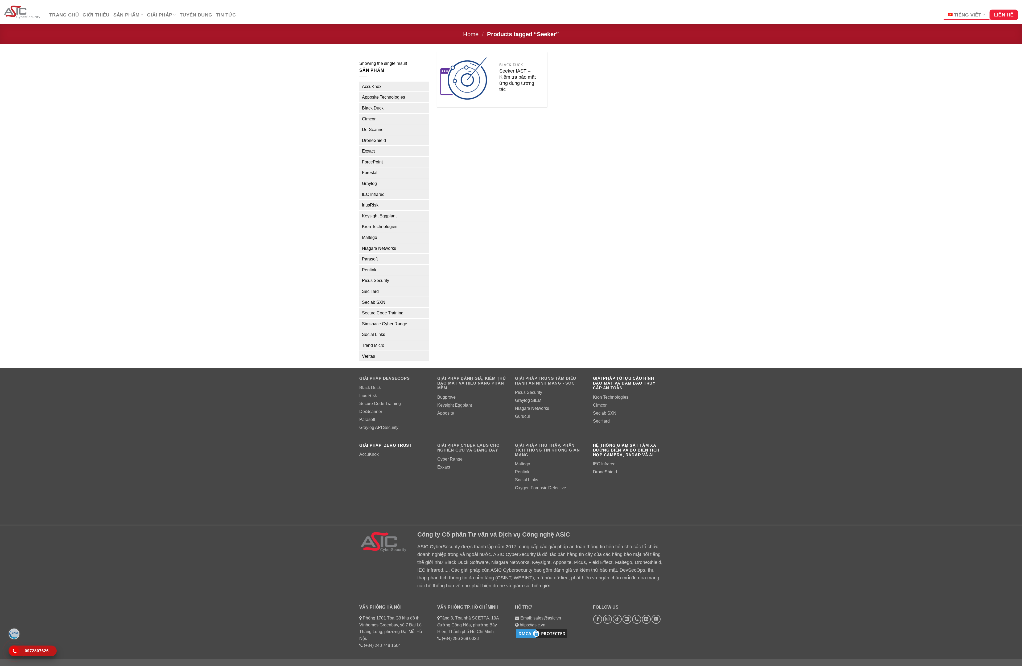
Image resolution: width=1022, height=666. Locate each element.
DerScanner (373, 129)
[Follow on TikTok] (617, 619)
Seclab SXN (373, 302)
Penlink (369, 270)
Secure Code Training (382, 313)
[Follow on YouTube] (656, 619)
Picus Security (375, 281)
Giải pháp (159, 15)
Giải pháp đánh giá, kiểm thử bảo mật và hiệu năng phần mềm (471, 383)
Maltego (369, 237)
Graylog (369, 183)
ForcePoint (372, 162)
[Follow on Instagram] (607, 619)
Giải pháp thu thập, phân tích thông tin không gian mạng (547, 450)
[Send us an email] (627, 619)
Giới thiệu (96, 15)
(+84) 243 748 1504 (382, 645)
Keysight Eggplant (379, 216)
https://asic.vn (532, 625)
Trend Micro (373, 345)
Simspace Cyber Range (384, 324)
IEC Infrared (373, 194)
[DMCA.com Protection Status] (541, 633)
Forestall (370, 173)
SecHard (370, 291)
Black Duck (373, 108)
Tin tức (226, 15)
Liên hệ (1003, 15)
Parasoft (370, 259)
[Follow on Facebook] (597, 619)
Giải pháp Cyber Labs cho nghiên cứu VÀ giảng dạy (468, 447)
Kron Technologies (379, 227)
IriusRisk (370, 205)
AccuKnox (371, 86)
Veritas (368, 356)
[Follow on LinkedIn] (646, 619)
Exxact (368, 151)
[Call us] (636, 619)
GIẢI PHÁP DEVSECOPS (384, 378)
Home (471, 34)
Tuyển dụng (196, 15)
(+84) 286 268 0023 (460, 638)
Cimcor (369, 119)
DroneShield (374, 140)
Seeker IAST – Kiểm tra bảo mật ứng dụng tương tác (517, 80)
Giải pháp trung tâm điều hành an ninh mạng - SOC (545, 380)
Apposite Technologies (383, 97)
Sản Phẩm (126, 15)
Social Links (373, 334)
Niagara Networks (379, 248)
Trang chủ (64, 15)
